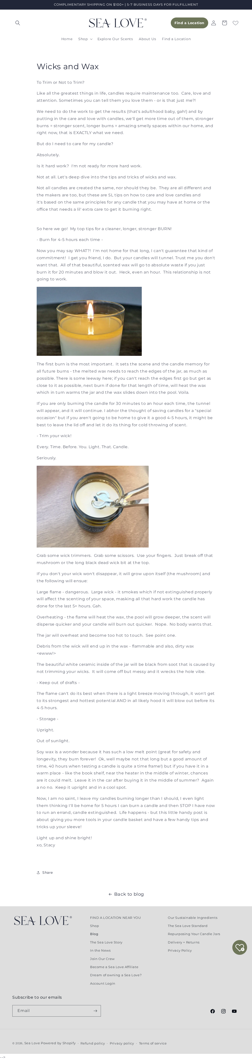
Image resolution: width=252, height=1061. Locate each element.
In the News (100, 950)
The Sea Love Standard (188, 926)
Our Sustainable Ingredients (192, 918)
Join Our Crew (102, 959)
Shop (94, 926)
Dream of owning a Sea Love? (116, 975)
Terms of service (153, 1043)
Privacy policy (122, 1043)
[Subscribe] (95, 1011)
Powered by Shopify (58, 1043)
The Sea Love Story (106, 942)
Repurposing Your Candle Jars (194, 934)
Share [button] (47, 872)
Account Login (102, 983)
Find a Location (189, 23)
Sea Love (32, 1043)
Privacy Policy (180, 950)
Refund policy (92, 1043)
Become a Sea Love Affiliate (114, 967)
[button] (17, 22)
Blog (94, 934)
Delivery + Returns (184, 942)
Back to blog (129, 894)
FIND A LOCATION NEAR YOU (115, 918)
